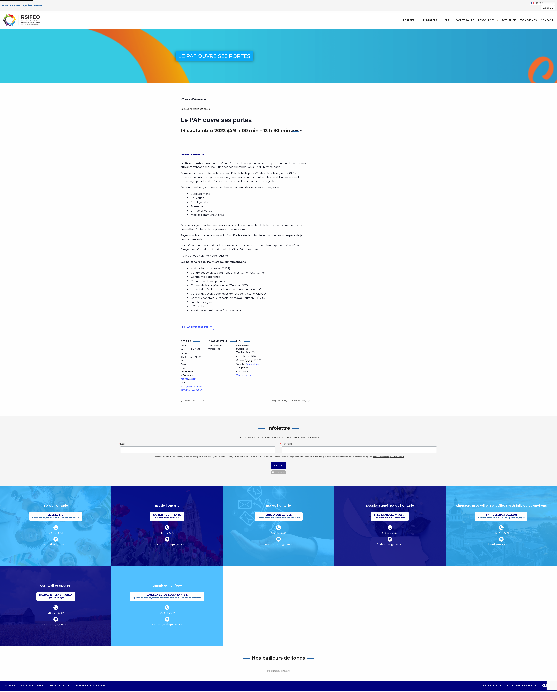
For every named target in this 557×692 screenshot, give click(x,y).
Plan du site (45, 685)
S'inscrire (278, 465)
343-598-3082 (390, 533)
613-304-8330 (56, 612)
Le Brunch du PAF (194, 400)
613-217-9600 (501, 533)
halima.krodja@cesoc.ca (55, 624)
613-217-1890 (278, 533)
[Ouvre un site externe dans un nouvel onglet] (278, 670)
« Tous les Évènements (193, 99)
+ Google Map (251, 364)
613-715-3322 (167, 533)
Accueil (548, 8)
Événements (528, 20)
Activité (184, 379)
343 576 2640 (167, 612)
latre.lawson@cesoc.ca (501, 544)
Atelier (192, 379)
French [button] (538, 2)
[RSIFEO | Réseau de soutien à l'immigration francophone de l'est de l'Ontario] (21, 19)
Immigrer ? (430, 20)
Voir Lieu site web (245, 375)
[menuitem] (410, 20)
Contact (547, 20)
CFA (446, 20)
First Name (287, 444)
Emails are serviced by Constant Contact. (388, 457)
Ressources (486, 20)
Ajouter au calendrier (197, 326)
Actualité (509, 20)
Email (123, 444)
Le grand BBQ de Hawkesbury (289, 400)
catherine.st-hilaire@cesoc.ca (167, 544)
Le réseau (409, 20)
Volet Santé (465, 20)
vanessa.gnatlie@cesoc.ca (167, 624)
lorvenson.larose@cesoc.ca (278, 544)
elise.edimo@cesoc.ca (55, 544)
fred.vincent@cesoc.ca (390, 544)
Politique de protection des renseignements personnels (78, 685)
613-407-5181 (56, 533)
